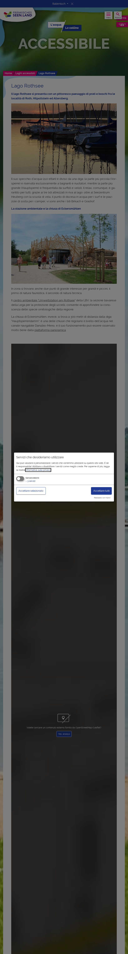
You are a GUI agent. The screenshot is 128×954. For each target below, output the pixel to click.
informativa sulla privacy (38, 470)
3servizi (30, 481)
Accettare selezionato (30, 490)
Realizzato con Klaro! (102, 498)
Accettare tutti (101, 490)
